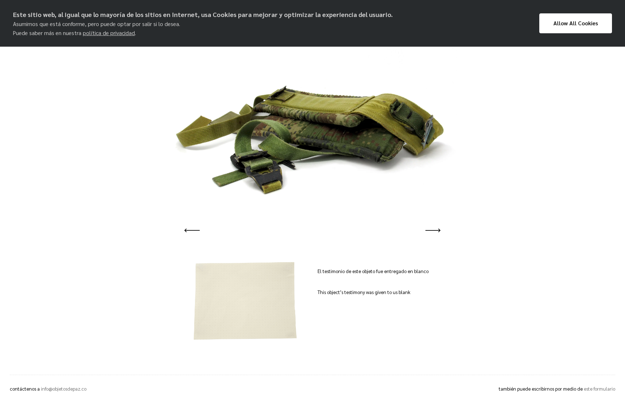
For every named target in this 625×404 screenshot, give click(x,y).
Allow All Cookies (575, 23)
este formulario (599, 389)
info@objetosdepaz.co (63, 389)
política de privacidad (109, 33)
